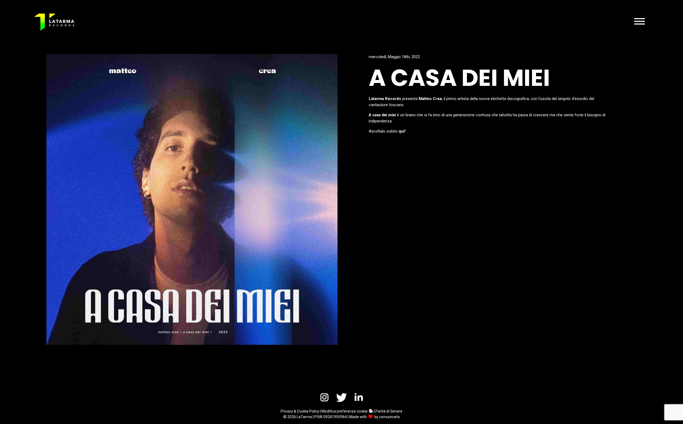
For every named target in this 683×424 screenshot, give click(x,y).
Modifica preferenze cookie (344, 411)
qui (401, 131)
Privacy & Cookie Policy (300, 411)
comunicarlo (389, 417)
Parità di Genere (388, 411)
